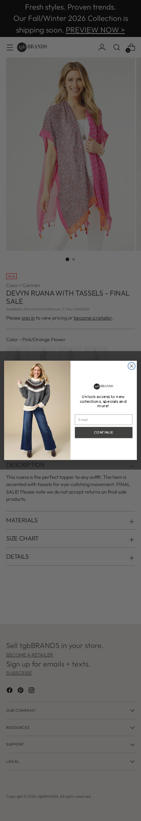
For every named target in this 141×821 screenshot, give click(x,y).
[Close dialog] (131, 366)
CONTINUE (103, 433)
